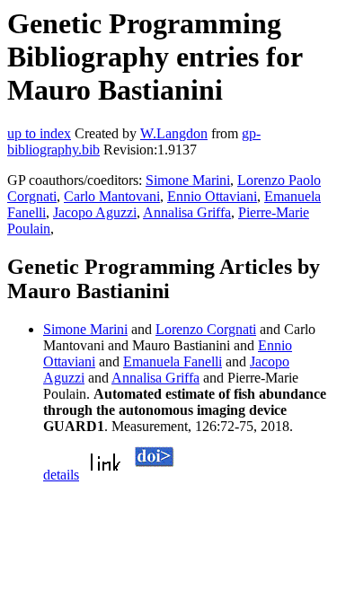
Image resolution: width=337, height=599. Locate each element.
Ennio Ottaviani (212, 196)
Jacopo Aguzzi (95, 212)
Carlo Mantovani (112, 196)
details (61, 474)
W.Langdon (174, 133)
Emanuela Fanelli (172, 361)
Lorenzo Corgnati (205, 329)
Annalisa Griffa (187, 212)
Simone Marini (188, 180)
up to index (39, 133)
